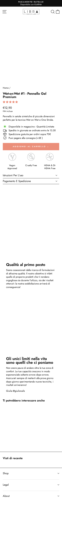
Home (6, 87)
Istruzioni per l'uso (13, 175)
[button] (11, 102)
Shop (6, 473)
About (6, 496)
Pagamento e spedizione (17, 181)
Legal (6, 485)
